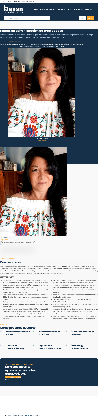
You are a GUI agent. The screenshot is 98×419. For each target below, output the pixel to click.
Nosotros (44, 9)
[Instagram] (93, 415)
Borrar (82, 18)
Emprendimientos (73, 9)
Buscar (90, 18)
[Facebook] (89, 415)
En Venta (52, 9)
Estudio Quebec (38, 415)
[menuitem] (11, 16)
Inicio (36, 9)
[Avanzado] (76, 18)
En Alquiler (61, 9)
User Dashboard (87, 9)
